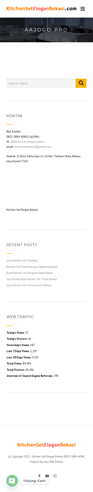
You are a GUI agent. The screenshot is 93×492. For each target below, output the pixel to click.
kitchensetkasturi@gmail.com (33, 147)
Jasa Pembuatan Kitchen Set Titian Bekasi (31, 279)
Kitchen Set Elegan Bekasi (47, 456)
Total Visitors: (16, 370)
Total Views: (14, 363)
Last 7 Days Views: (18, 351)
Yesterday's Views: (18, 345)
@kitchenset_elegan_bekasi (28, 142)
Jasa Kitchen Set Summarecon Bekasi (28, 285)
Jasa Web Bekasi (53, 462)
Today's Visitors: (17, 339)
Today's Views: (15, 333)
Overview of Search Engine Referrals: (30, 376)
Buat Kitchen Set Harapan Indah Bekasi (29, 273)
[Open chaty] (12, 481)
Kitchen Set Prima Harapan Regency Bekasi (32, 267)
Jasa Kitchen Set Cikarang (21, 260)
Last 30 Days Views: (19, 357)
